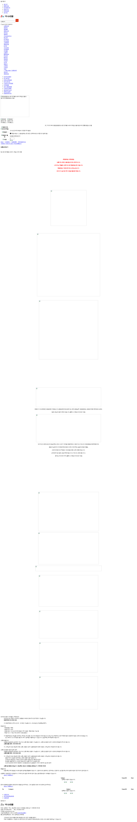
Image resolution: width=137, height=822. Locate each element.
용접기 (6, 64)
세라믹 (6, 27)
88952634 (6, 54)
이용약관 (6, 798)
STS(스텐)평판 (8, 80)
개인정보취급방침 (9, 796)
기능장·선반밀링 (8, 83)
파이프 (6, 32)
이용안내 (6, 794)
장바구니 (6, 9)
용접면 (6, 34)
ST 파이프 (6, 78)
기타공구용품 (7, 88)
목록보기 (10, 775)
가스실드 (6, 47)
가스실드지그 (7, 36)
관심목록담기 (18, 143)
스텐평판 (6, 42)
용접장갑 (6, 73)
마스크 (6, 55)
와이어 (6, 72)
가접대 (6, 65)
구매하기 (3, 143)
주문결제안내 (22, 142)
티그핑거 (6, 39)
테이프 (6, 57)
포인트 (6, 12)
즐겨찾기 (3, 1)
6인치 (5, 46)
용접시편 (6, 31)
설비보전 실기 (8, 90)
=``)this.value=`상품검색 (10, 70)
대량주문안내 (7, 93)
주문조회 (6, 11)
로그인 (6, 4)
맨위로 (3, 800)
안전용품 (6, 85)
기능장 (6, 67)
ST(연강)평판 (7, 76)
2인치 (5, 62)
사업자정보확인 (21, 813)
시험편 (6, 52)
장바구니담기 (10, 143)
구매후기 (7, 142)
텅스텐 (6, 37)
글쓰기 (6, 775)
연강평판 (6, 49)
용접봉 (6, 29)
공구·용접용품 (8, 86)
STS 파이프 (7, 81)
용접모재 (6, 44)
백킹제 (6, 59)
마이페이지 (7, 7)
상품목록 (14, 142)
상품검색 (6, 26)
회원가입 (6, 6)
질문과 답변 (7, 91)
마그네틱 (6, 41)
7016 (5, 69)
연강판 (6, 60)
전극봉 (6, 51)
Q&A (2, 142)
